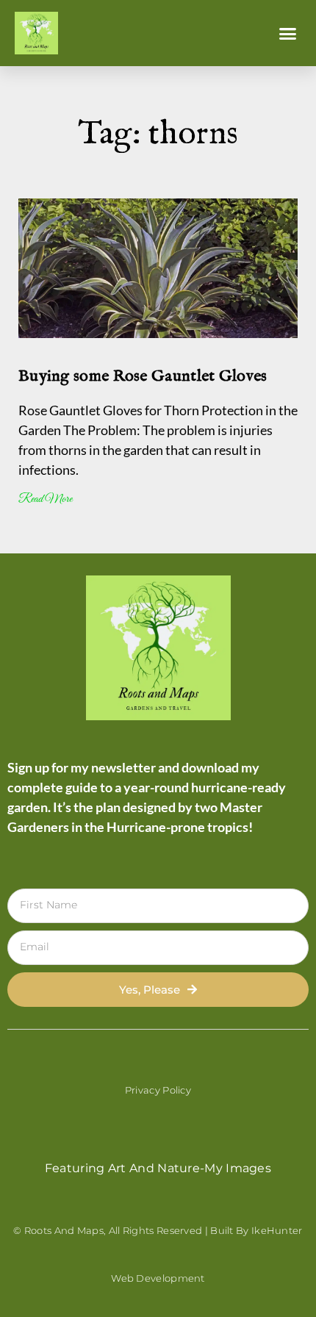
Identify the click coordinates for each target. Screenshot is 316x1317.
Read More (45, 499)
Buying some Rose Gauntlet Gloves (142, 376)
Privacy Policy (158, 1090)
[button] (288, 33)
